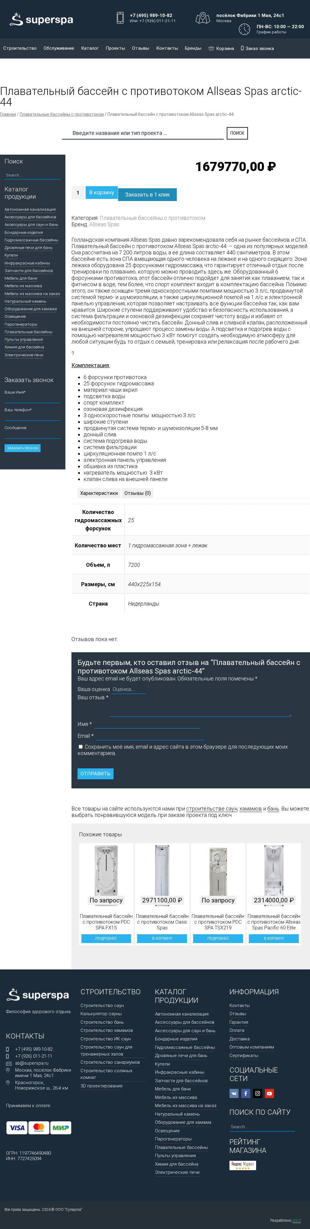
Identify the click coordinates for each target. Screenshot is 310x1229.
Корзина (225, 48)
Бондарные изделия (24, 232)
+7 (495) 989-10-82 (33, 1049)
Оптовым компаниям (251, 1047)
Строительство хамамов (107, 1030)
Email (86, 736)
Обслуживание (59, 48)
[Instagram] (257, 1093)
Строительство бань (102, 1022)
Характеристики (99, 493)
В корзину (101, 192)
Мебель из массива (23, 285)
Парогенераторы (21, 324)
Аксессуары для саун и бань (31, 224)
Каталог (90, 48)
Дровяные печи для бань (29, 247)
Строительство (20, 48)
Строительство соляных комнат (106, 1074)
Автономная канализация (30, 209)
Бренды (193, 48)
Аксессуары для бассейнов (30, 216)
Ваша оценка (94, 689)
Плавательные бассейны (28, 331)
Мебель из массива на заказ (32, 293)
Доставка (239, 1039)
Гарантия (238, 1022)
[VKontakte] (234, 1093)
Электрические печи (24, 354)
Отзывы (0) (137, 493)
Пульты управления (24, 339)
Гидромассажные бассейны (31, 239)
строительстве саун (211, 808)
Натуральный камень (25, 301)
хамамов (250, 808)
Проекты (115, 48)
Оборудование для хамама (31, 308)
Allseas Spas (104, 224)
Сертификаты (243, 1055)
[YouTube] (269, 1093)
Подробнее (106, 938)
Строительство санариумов (110, 1062)
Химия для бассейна (24, 346)
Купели (11, 255)
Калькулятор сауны (101, 1013)
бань (273, 808)
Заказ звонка (260, 48)
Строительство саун (102, 1005)
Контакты (167, 48)
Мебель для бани (21, 278)
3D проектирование (102, 1086)
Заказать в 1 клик (147, 194)
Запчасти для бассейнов (29, 270)
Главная (8, 114)
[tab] (99, 493)
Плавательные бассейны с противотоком (62, 114)
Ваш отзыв (93, 697)
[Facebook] (245, 1093)
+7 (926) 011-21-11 (33, 1056)
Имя (85, 724)
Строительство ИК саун (106, 1039)
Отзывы (140, 48)
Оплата (236, 1030)
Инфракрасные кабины (27, 262)
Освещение (15, 316)
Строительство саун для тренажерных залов (106, 1050)
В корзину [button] (162, 938)
